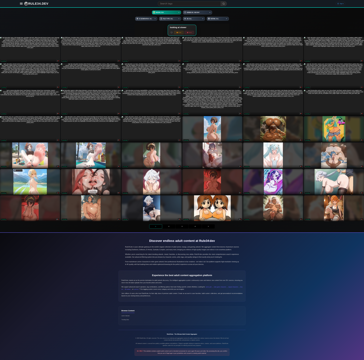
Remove (190, 32)
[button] (21, 3)
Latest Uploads (125, 315)
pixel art (136, 289)
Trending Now (125, 319)
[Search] (224, 3)
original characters (233, 287)
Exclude (179, 32)
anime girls (209, 287)
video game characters (220, 287)
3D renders (128, 289)
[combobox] (189, 3)
